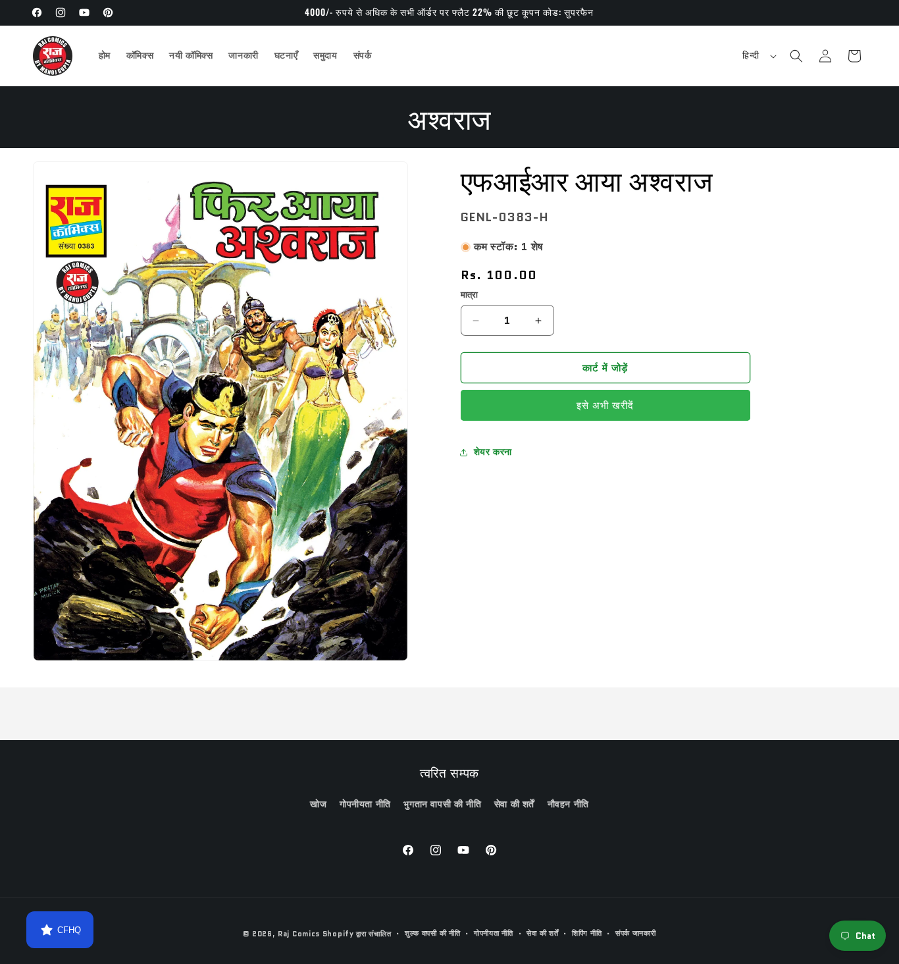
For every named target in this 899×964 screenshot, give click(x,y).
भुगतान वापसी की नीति (442, 804)
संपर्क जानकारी (635, 933)
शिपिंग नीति (587, 933)
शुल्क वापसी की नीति (432, 933)
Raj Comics (299, 933)
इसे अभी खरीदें (605, 406)
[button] (796, 55)
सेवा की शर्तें (514, 804)
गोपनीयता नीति (365, 804)
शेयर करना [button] (493, 451)
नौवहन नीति (568, 804)
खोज (318, 804)
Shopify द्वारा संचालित (357, 933)
